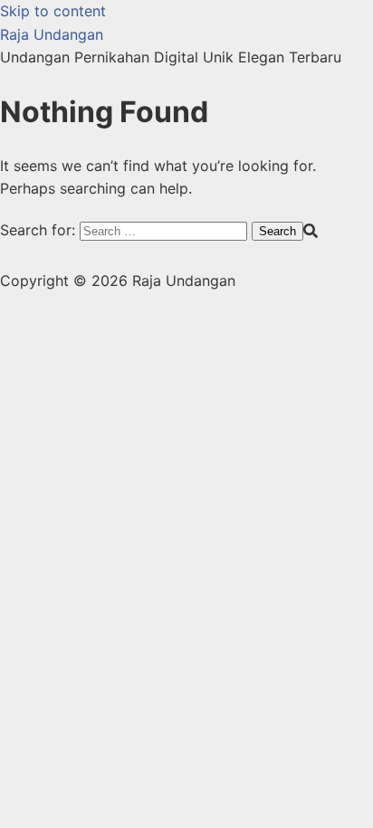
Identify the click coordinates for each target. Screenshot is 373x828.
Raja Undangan (51, 34)
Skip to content (53, 11)
